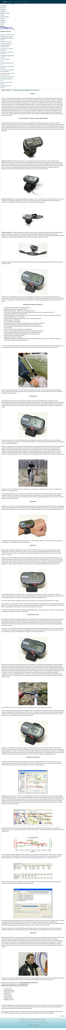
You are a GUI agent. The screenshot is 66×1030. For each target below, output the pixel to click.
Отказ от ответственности (25, 1022)
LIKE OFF (62, 1016)
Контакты (26, 1)
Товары (10, 1)
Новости (16, 1)
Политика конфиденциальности (39, 1022)
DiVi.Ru (5, 2)
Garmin (33, 107)
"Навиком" (17, 1011)
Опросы (21, 1)
